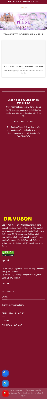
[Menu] (3, 8)
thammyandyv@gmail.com (13, 305)
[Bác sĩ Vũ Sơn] (23, 8)
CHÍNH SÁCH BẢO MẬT (12, 325)
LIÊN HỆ (5, 320)
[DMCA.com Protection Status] (8, 253)
